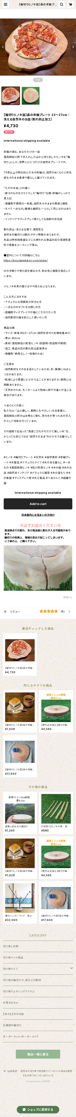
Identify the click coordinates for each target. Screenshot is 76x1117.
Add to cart (38, 504)
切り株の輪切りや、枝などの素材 (22, 980)
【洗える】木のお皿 (13, 1013)
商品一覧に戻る (38, 1054)
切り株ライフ (10, 968)
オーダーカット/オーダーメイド (21, 1036)
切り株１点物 (10, 946)
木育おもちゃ (10, 1002)
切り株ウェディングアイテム (18, 991)
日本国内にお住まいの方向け (38, 514)
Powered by (34, 1081)
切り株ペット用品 (13, 957)
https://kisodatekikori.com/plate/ (26, 260)
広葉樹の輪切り (12, 1025)
